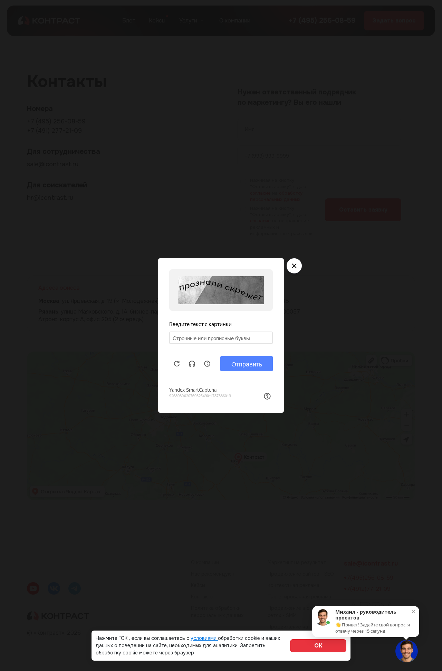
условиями (204, 638)
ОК (318, 645)
